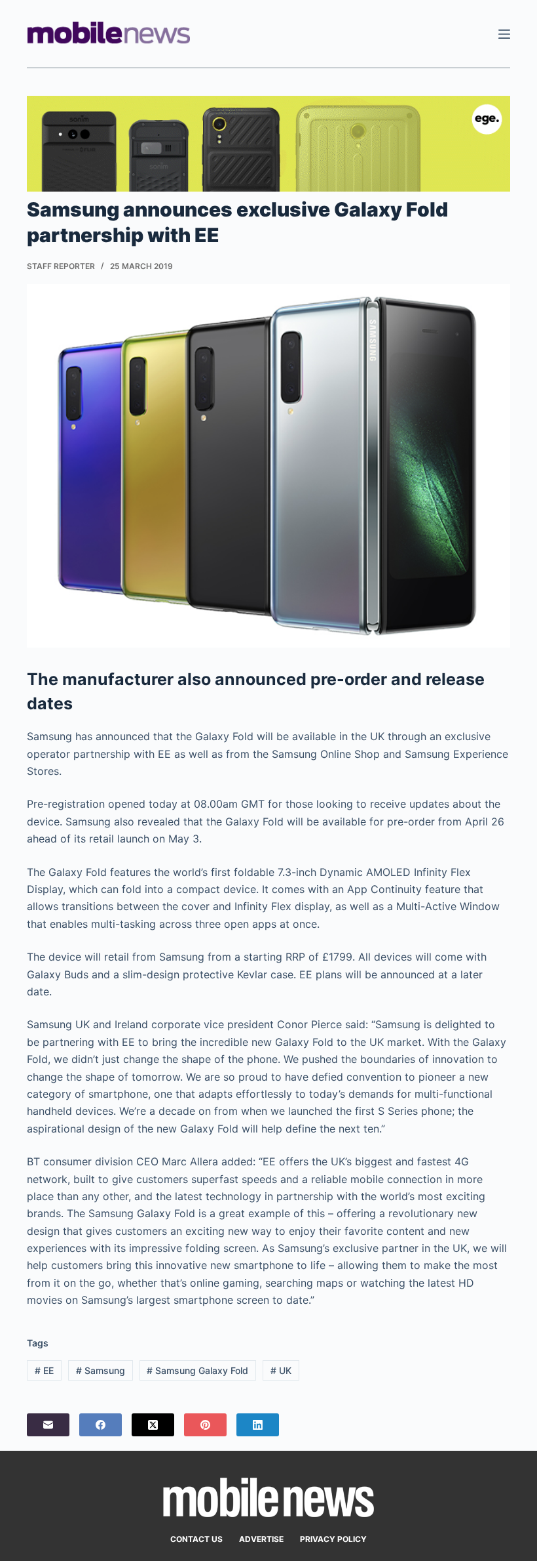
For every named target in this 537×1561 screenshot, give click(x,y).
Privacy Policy (333, 1539)
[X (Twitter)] (153, 1424)
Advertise (261, 1539)
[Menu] (504, 34)
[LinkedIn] (257, 1424)
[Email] (48, 1424)
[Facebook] (100, 1424)
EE (44, 1370)
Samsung (100, 1370)
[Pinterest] (205, 1424)
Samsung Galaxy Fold (197, 1370)
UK (280, 1370)
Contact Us (196, 1539)
